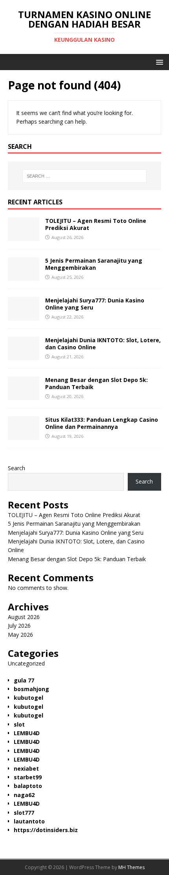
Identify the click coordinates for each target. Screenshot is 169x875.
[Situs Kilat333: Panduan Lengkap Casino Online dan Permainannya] (23, 435)
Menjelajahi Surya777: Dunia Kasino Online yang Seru (94, 304)
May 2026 (20, 634)
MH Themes (131, 867)
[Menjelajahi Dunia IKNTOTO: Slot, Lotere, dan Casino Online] (23, 356)
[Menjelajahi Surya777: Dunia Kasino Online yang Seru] (23, 316)
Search (16, 468)
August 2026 (24, 617)
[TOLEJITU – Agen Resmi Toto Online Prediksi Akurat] (23, 236)
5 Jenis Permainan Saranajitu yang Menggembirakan (93, 264)
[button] (158, 61)
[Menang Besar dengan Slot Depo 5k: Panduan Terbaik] (23, 395)
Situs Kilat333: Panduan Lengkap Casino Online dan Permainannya (101, 423)
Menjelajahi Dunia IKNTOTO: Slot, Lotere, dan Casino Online (103, 343)
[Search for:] (85, 176)
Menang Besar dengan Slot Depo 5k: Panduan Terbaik (96, 383)
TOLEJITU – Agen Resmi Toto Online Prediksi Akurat (95, 224)
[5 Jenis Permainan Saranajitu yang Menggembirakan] (23, 276)
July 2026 (19, 625)
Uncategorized (26, 663)
